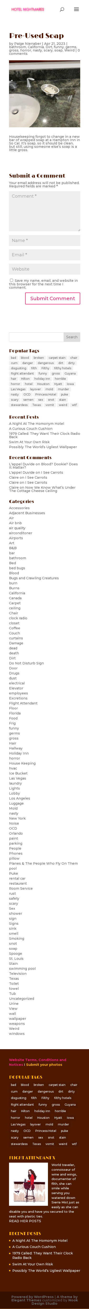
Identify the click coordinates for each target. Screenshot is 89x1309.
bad (13, 357)
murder (63, 389)
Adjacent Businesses (27, 513)
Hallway (16, 748)
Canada (15, 598)
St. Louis (16, 958)
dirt (60, 363)
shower (15, 913)
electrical (17, 683)
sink (12, 928)
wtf (74, 405)
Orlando (16, 833)
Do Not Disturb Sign (26, 663)
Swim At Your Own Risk (29, 442)
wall (12, 1013)
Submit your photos (44, 1065)
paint (13, 838)
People (15, 848)
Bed (12, 563)
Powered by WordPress (32, 1297)
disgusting (18, 368)
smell (13, 933)
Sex (12, 908)
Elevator (16, 688)
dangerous (46, 363)
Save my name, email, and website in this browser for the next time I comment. (43, 284)
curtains (16, 638)
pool (13, 868)
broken (39, 357)
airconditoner (20, 533)
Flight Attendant (23, 703)
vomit (50, 405)
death (14, 653)
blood (25, 357)
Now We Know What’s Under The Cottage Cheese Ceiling (42, 489)
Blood (14, 573)
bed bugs (17, 568)
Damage (16, 643)
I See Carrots (52, 472)
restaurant (18, 883)
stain (62, 399)
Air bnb (15, 523)
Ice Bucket (18, 773)
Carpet (15, 603)
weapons (17, 1024)
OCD (27, 394)
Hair (12, 743)
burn (13, 583)
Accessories (19, 508)
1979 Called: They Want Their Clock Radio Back (44, 435)
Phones (16, 853)
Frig (12, 723)
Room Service (21, 888)
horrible (60, 378)
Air (11, 518)
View (13, 1008)
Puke (13, 873)
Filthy (45, 368)
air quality (17, 528)
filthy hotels (62, 368)
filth (34, 368)
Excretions (18, 698)
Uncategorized (21, 998)
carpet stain (57, 357)
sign (12, 918)
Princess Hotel (45, 394)
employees (18, 693)
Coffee (14, 628)
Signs (14, 923)
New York (17, 818)
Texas (36, 405)
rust (12, 893)
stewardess (19, 405)
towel (14, 988)
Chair (13, 613)
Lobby (14, 793)
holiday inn (42, 378)
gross (14, 50)
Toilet (14, 983)
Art (11, 543)
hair (13, 378)
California (36, 47)
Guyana (70, 373)
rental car (17, 878)
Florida (15, 713)
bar (12, 553)
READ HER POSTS (25, 1221)
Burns (14, 588)
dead (13, 648)
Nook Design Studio (55, 1302)
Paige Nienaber (27, 43)
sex (40, 399)
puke (64, 394)
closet (14, 623)
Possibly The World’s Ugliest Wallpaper (43, 447)
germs (71, 47)
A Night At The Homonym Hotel (36, 423)
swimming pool (22, 968)
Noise (14, 823)
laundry (15, 783)
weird (63, 405)
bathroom (17, 47)
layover (35, 389)
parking (15, 843)
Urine (14, 1003)
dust (13, 678)
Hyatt (58, 384)
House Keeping (22, 763)
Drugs (14, 673)
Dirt (49, 47)
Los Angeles (19, 798)
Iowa (70, 384)
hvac (13, 768)
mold (49, 389)
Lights (14, 788)
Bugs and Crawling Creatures (34, 578)
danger (27, 363)
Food (13, 718)
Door (13, 668)
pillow (14, 858)
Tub (12, 993)
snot (51, 399)
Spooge (15, 953)
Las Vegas (18, 389)
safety (14, 898)
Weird (69, 50)
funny (59, 47)
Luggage (16, 803)
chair (73, 357)
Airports (16, 538)
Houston (43, 384)
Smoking (16, 938)
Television (18, 973)
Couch (14, 633)
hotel (29, 384)
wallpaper (17, 1018)
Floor (13, 708)
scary (48, 50)
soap (58, 50)
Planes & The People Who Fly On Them (43, 863)
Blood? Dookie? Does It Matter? (43, 466)
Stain (13, 963)
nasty (37, 50)
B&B (13, 548)
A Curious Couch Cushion (30, 428)
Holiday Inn (19, 753)
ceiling (14, 608)
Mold (13, 808)
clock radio (18, 618)
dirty (71, 363)
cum (14, 363)
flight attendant (22, 373)
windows (17, 1034)
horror (25, 50)
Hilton (25, 378)
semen (28, 399)
